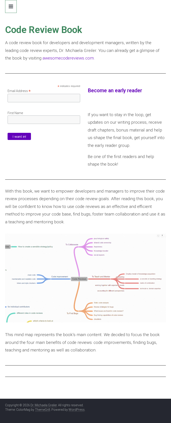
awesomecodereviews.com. (69, 58)
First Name (15, 113)
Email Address (19, 91)
